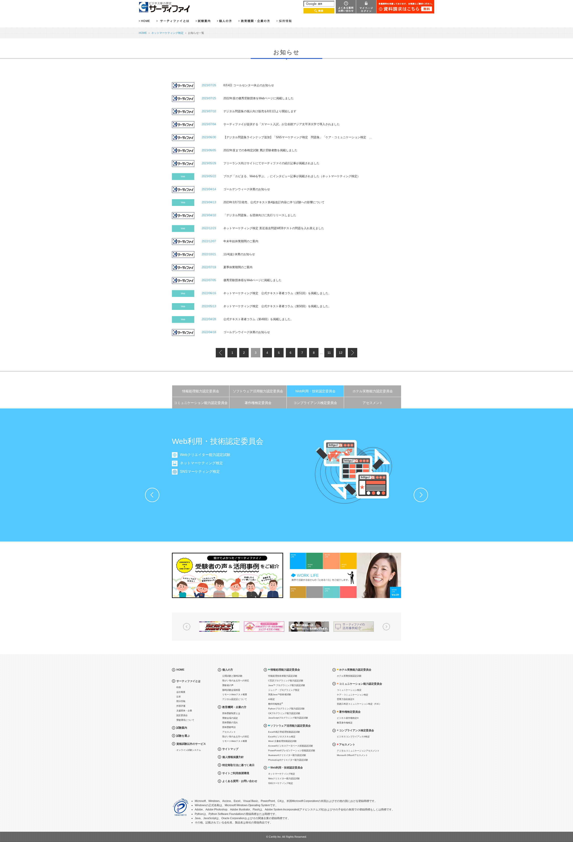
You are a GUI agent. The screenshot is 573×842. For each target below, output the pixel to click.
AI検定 (271, 699)
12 (340, 352)
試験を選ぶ (183, 735)
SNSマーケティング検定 (200, 471)
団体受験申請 (229, 727)
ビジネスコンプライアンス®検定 (353, 736)
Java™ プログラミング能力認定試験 (286, 685)
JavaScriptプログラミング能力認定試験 (288, 718)
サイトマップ (230, 749)
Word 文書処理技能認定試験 (282, 741)
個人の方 (227, 669)
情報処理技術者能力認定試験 (282, 676)
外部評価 (180, 706)
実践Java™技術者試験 (279, 694)
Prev (152, 495)
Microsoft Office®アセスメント (352, 755)
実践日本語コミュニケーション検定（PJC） (359, 704)
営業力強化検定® (345, 699)
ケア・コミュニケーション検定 (352, 694)
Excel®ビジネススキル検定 (281, 736)
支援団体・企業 (184, 710)
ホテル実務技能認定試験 (349, 676)
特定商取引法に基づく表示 (238, 765)
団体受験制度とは (231, 713)
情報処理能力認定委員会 (200, 391)
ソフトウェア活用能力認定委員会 (258, 391)
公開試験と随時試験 (232, 676)
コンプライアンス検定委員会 (315, 403)
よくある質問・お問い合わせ (239, 781)
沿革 (178, 696)
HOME (143, 33)
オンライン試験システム (188, 750)
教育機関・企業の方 (234, 707)
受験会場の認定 (230, 718)
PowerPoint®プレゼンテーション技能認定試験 (291, 750)
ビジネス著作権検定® (348, 718)
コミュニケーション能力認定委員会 (201, 403)
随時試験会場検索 (231, 690)
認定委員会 (182, 715)
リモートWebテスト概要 (234, 694)
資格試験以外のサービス (191, 743)
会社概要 (180, 692)
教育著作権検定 (345, 722)
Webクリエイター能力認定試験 (205, 455)
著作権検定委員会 (258, 403)
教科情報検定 (275, 703)
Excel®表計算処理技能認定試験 (284, 732)
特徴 (178, 687)
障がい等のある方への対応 (235, 680)
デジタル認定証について (234, 699)
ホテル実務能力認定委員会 (373, 391)
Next (421, 495)
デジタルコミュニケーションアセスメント (358, 750)
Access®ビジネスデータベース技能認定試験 (290, 746)
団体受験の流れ (230, 722)
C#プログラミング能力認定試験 (284, 713)
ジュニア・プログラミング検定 (283, 690)
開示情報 (180, 701)
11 (329, 352)
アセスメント (373, 403)
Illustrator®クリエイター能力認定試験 (287, 755)
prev (220, 352)
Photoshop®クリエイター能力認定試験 (288, 760)
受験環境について (185, 720)
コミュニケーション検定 (349, 690)
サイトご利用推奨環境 (235, 773)
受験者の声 (227, 685)
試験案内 (181, 727)
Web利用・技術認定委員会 (315, 391)
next (352, 352)
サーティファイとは (188, 681)
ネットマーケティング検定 (167, 33)
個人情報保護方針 (233, 757)
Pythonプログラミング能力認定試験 (286, 708)
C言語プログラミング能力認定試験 (285, 680)
